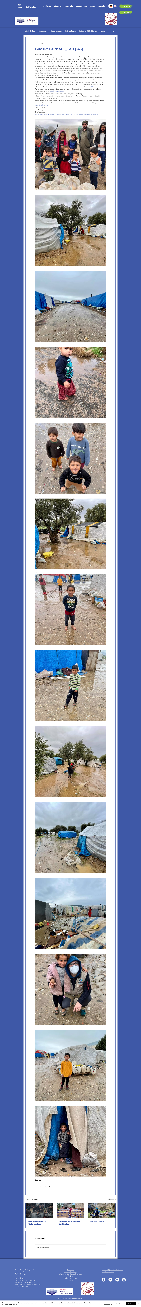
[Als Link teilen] (50, 1186)
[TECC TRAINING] (101, 1210)
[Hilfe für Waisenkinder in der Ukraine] (70, 1210)
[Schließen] (139, 1303)
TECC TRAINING (97, 1222)
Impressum (70, 1270)
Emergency (43, 31)
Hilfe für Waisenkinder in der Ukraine (69, 1223)
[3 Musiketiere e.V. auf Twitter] (110, 1280)
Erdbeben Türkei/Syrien (88, 31)
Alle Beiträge (30, 31)
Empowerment (56, 31)
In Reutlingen (70, 31)
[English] (115, 6)
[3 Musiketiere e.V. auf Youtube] (117, 1280)
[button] (113, 31)
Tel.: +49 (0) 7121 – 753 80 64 (112, 1270)
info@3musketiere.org (108, 1272)
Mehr (103, 31)
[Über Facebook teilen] (36, 1186)
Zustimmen (131, 1304)
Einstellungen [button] (108, 1304)
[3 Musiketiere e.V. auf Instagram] (124, 1280)
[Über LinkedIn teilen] (45, 1186)
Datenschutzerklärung (70, 1272)
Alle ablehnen (119, 1304)
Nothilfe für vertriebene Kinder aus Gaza (37, 1223)
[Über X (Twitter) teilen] (41, 1186)
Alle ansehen (112, 1199)
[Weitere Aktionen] (105, 44)
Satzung (70, 1280)
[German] (110, 6)
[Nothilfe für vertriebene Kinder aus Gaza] (39, 1210)
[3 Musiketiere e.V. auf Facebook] (103, 1280)
